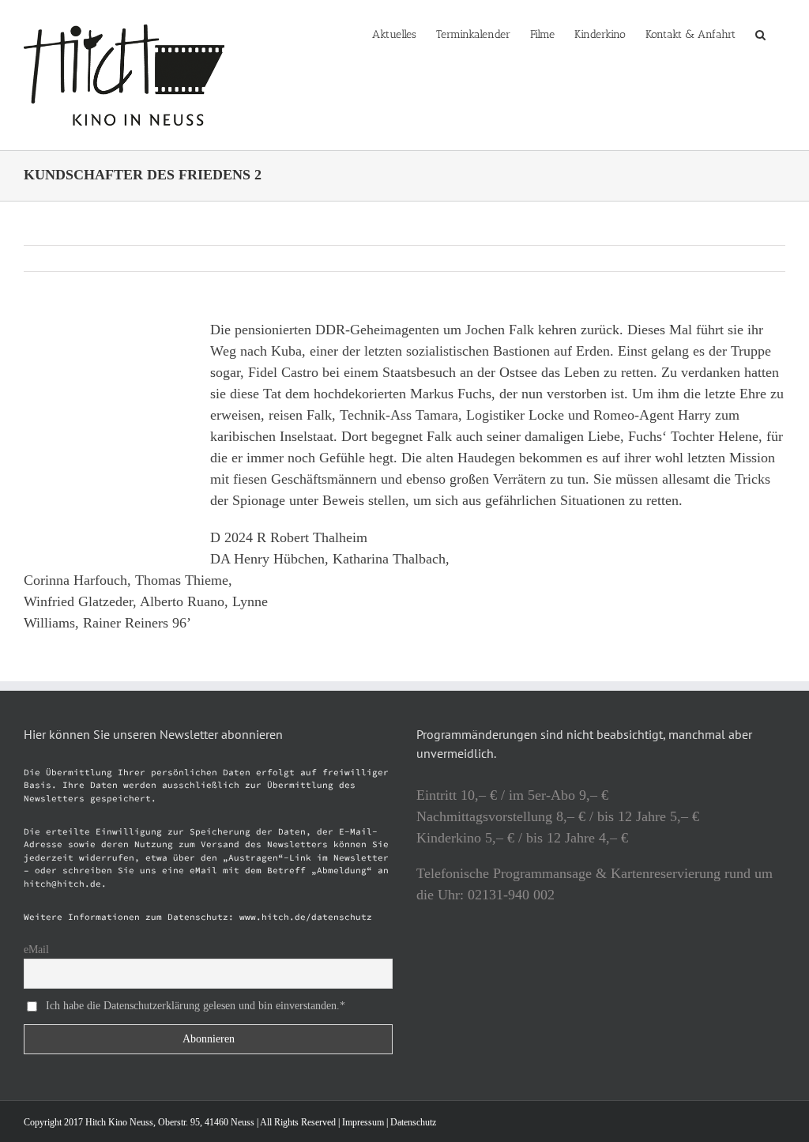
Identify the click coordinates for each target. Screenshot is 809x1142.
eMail (36, 949)
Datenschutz (413, 1122)
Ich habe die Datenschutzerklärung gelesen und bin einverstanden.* (195, 1006)
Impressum (363, 1122)
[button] (760, 33)
